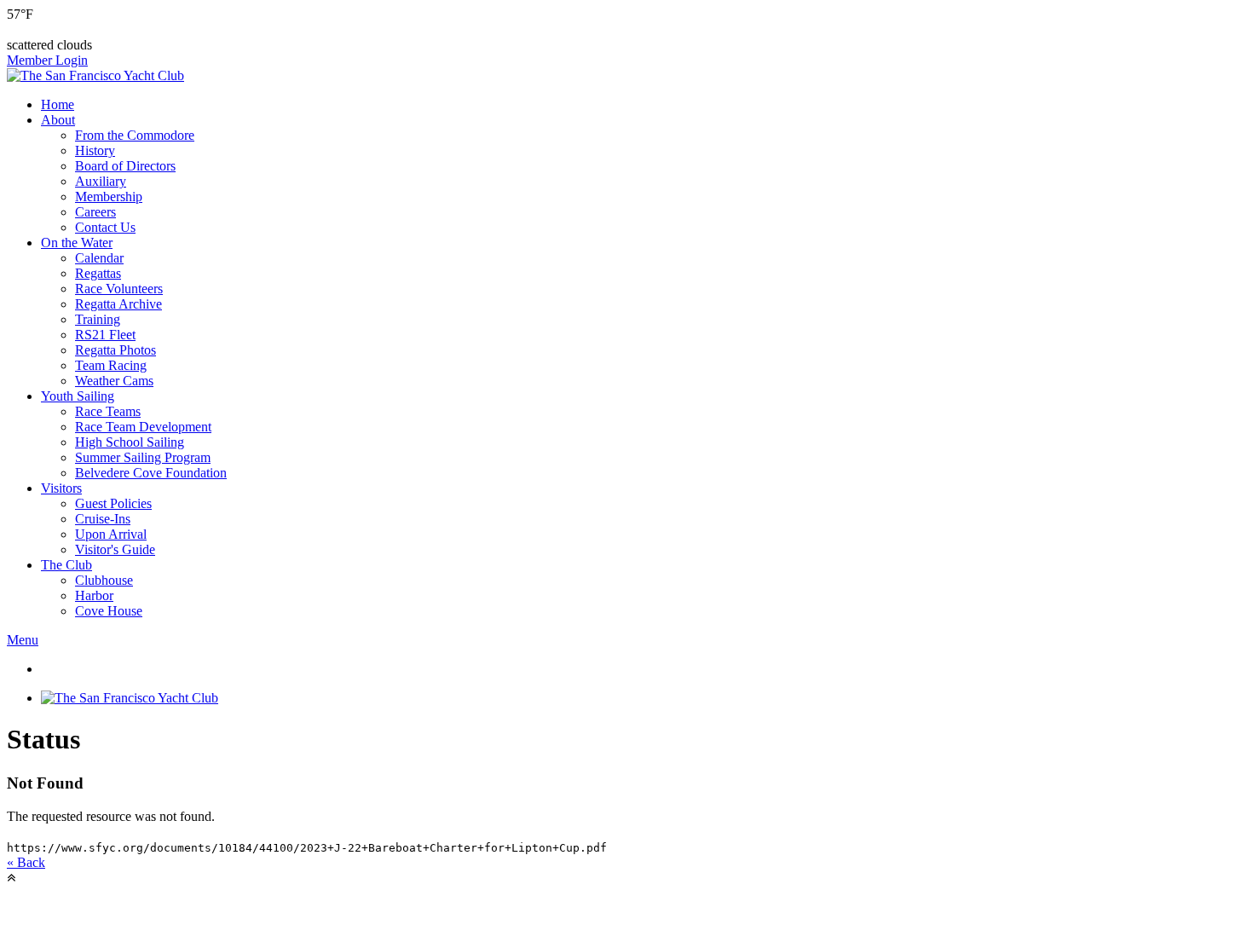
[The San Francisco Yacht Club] (95, 75)
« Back (26, 862)
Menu (22, 640)
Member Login (47, 60)
